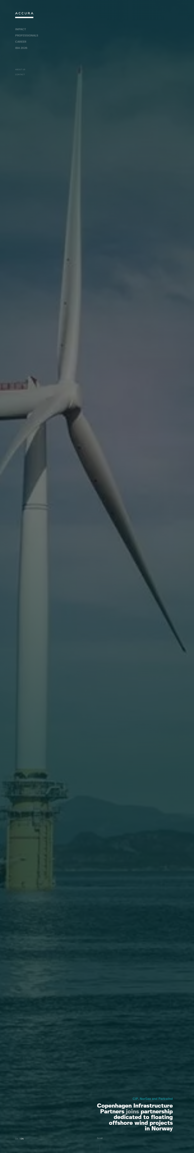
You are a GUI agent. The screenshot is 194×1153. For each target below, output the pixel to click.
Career (20, 42)
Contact (20, 75)
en (22, 1139)
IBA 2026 (21, 48)
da (16, 1139)
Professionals (26, 35)
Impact (20, 29)
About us (20, 70)
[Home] (24, 16)
